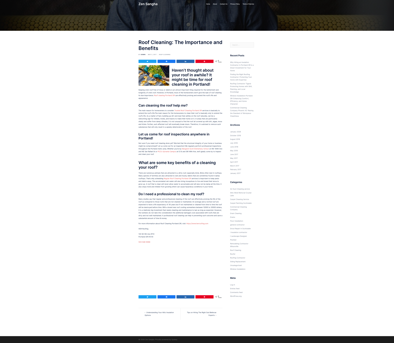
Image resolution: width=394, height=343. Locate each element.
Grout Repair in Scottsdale (240, 229)
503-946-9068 (144, 242)
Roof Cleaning (164, 54)
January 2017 (235, 173)
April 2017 (234, 162)
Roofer (232, 254)
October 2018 (235, 135)
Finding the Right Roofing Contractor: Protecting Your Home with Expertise (241, 77)
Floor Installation (236, 221)
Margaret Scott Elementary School (195, 149)
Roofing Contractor (237, 258)
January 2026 (235, 132)
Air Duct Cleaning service (240, 189)
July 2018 (234, 143)
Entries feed (234, 289)
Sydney (174, 339)
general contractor (237, 225)
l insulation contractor (238, 232)
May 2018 (234, 151)
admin (143, 54)
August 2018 (235, 139)
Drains (232, 217)
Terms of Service (248, 4)
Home (208, 4)
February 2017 (235, 169)
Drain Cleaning (236, 213)
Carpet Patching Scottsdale (241, 203)
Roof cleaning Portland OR (164, 95)
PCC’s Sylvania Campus (167, 151)
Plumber (233, 240)
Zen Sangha (148, 4)
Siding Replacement (238, 262)
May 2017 (234, 158)
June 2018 (234, 147)
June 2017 (234, 154)
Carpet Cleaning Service (239, 199)
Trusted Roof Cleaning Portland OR (188, 110)
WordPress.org (236, 296)
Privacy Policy (235, 4)
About (215, 4)
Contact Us (223, 4)
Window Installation (237, 269)
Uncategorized (236, 265)
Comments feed (236, 292)
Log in (232, 285)
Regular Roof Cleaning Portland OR (177, 178)
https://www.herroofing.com (197, 223)
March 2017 (234, 166)
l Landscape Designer (238, 236)
